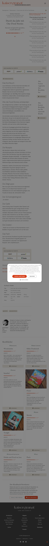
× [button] (40, 265)
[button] (24, 280)
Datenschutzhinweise (30, 273)
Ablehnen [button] (32, 276)
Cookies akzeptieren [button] (19, 276)
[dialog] (24, 273)
